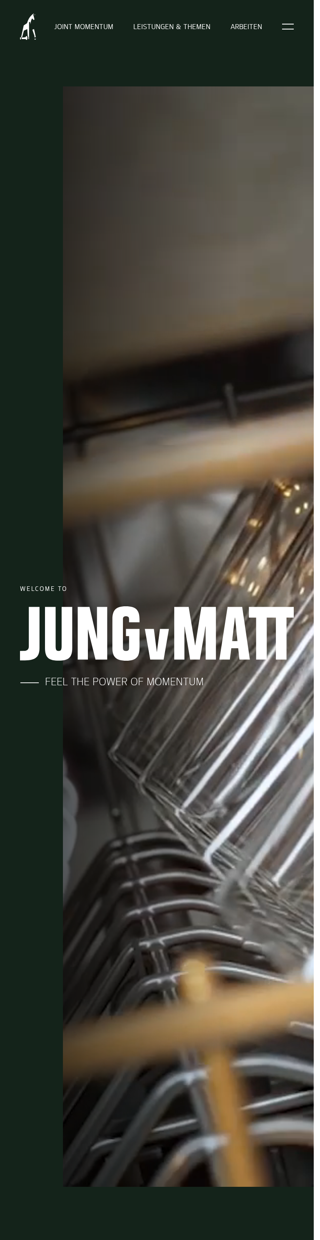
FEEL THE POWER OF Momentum (121, 681)
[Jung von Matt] (28, 26)
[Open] (288, 26)
